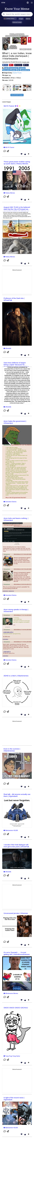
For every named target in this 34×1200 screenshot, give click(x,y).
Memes (28, 18)
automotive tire (25, 70)
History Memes (10, 193)
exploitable (22, 68)
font (18, 70)
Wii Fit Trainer (9, 147)
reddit (6, 68)
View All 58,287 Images (17, 95)
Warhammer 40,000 (11, 830)
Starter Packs (17, 73)
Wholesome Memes (11, 993)
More (26, 65)
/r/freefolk (8, 348)
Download (19, 65)
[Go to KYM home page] (3, 2)
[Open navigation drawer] (32, 2)
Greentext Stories (10, 501)
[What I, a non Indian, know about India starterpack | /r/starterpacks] (17, 41)
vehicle (14, 70)
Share (5, 65)
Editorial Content (17, 22)
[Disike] (21, 154)
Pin (12, 65)
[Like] (25, 154)
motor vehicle (6, 70)
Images (21, 18)
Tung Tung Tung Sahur (12, 1056)
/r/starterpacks (14, 68)
